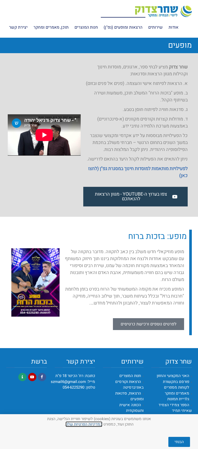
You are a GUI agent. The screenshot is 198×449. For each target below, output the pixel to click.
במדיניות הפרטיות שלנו (83, 424)
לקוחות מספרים (176, 387)
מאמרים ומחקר (177, 393)
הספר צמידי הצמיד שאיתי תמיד (175, 408)
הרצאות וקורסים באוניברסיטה (129, 384)
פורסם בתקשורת (176, 381)
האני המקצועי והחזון (173, 376)
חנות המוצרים (130, 376)
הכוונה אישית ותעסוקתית (131, 408)
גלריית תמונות (178, 399)
